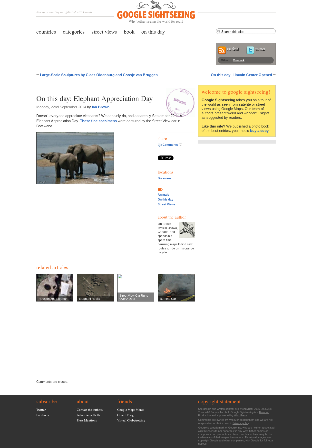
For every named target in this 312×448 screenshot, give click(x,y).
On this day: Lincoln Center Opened (241, 75)
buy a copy (259, 130)
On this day (165, 199)
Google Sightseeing (150, 12)
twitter (260, 48)
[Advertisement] (93, 87)
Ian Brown (100, 107)
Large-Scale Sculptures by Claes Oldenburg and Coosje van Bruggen (99, 75)
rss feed (233, 48)
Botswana (165, 178)
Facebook (238, 60)
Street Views (166, 204)
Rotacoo (264, 412)
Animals (163, 194)
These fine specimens (98, 121)
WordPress (240, 415)
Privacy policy (241, 423)
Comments (170, 144)
